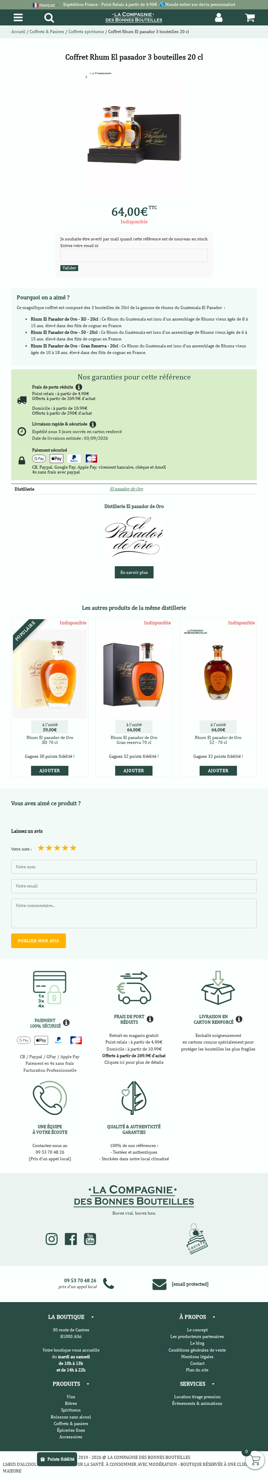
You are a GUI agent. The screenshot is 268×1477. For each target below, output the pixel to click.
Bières (71, 1403)
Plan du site (197, 1369)
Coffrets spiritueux (86, 31)
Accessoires (70, 1436)
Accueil (18, 31)
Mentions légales (197, 1356)
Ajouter (49, 770)
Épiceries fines (71, 1430)
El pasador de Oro (126, 488)
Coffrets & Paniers (47, 31)
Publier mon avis (38, 940)
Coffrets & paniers (71, 1423)
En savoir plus (134, 572)
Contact (197, 1363)
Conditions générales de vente (197, 1350)
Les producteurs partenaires (197, 1336)
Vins (71, 1396)
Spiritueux (71, 1410)
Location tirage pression (197, 1396)
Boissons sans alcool (71, 1417)
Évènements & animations (197, 1403)
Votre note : (21, 849)
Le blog (197, 1343)
